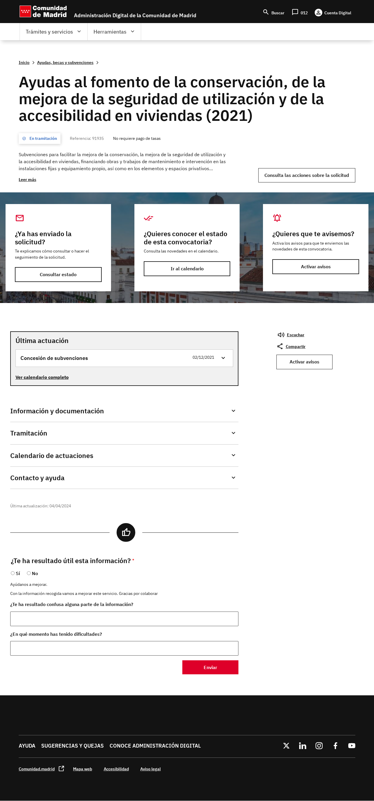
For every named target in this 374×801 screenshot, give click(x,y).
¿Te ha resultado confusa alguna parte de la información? (71, 604)
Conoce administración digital (155, 745)
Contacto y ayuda (37, 478)
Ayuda (27, 745)
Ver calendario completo (42, 377)
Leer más (27, 179)
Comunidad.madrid (37, 769)
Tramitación (28, 433)
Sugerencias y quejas (72, 745)
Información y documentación (57, 411)
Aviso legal (150, 769)
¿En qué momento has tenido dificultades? (56, 634)
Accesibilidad (116, 769)
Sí (18, 573)
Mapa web (82, 769)
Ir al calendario (187, 268)
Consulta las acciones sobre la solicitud (306, 175)
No (35, 573)
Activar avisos (316, 266)
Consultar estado (58, 274)
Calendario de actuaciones (51, 455)
